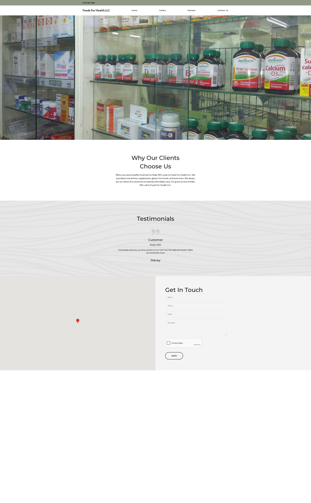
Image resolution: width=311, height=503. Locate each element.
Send (174, 356)
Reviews (192, 10)
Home (134, 10)
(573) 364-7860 (89, 3)
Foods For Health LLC (96, 10)
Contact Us (222, 10)
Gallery (162, 10)
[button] (77, 321)
